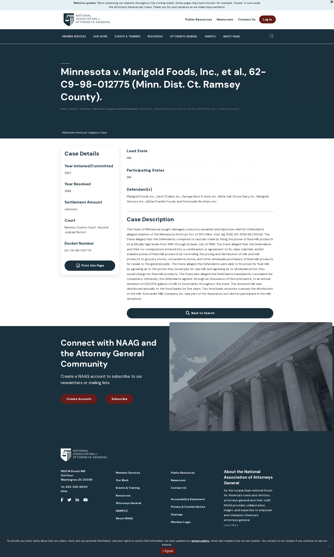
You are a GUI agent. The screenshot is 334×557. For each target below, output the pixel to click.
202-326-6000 (77, 487)
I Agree (168, 551)
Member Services (74, 36)
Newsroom (225, 19)
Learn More (231, 525)
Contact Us (247, 19)
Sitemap (177, 514)
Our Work (100, 36)
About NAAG (231, 36)
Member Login (181, 522)
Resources (155, 36)
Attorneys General (184, 36)
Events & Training (127, 36)
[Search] (270, 35)
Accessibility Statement (188, 499)
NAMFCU (210, 36)
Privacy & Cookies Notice (188, 506)
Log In (267, 19)
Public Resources (198, 19)
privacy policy (200, 540)
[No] (329, 546)
